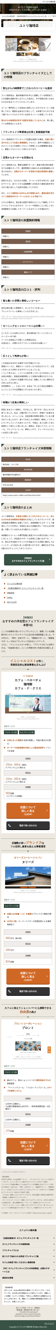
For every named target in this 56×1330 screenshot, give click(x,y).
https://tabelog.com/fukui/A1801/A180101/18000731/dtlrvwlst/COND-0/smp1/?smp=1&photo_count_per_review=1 (28, 317)
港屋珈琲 (10, 592)
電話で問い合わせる (28, 825)
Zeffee (10, 597)
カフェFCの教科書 (48, 2)
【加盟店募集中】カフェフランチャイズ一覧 (25, 588)
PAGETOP (49, 1323)
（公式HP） (28, 810)
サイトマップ (49, 1323)
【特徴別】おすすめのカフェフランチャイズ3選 (28, 559)
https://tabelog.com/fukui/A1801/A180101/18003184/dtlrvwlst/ (33, 348)
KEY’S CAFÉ (12, 602)
